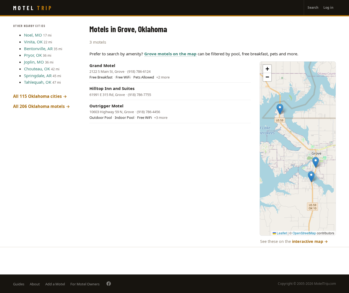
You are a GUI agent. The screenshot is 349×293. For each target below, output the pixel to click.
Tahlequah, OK (37, 82)
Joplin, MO (34, 62)
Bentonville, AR (38, 48)
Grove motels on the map (170, 53)
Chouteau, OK (37, 68)
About (35, 284)
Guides (18, 284)
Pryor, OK (33, 55)
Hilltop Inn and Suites (111, 88)
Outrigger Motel (106, 105)
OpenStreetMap (304, 233)
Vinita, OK (33, 41)
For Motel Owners (85, 284)
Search (313, 7)
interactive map (310, 241)
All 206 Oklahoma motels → (41, 106)
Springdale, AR (38, 75)
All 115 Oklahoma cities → (40, 96)
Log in (328, 7)
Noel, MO (33, 35)
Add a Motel (55, 284)
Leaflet (281, 233)
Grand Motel (102, 65)
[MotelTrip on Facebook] (109, 283)
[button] (315, 162)
